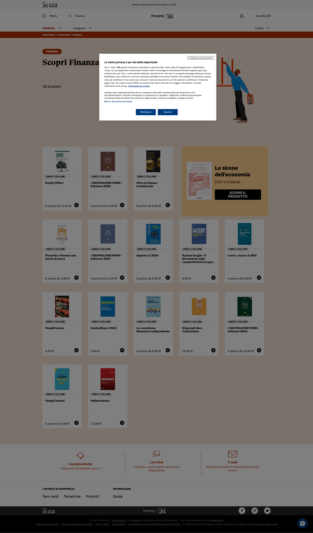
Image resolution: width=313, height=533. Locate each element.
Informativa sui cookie (139, 86)
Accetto (168, 112)
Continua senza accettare (200, 58)
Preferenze (145, 112)
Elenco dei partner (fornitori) (118, 101)
